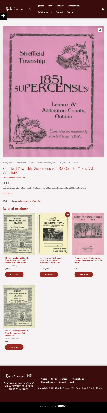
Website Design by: (48, 406)
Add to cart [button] (14, 274)
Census (23, 163)
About (50, 5)
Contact (59, 12)
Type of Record (14, 163)
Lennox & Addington (17, 177)
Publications (43, 12)
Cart (69, 12)
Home (41, 5)
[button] (3, 16)
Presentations (74, 5)
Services (60, 5)
